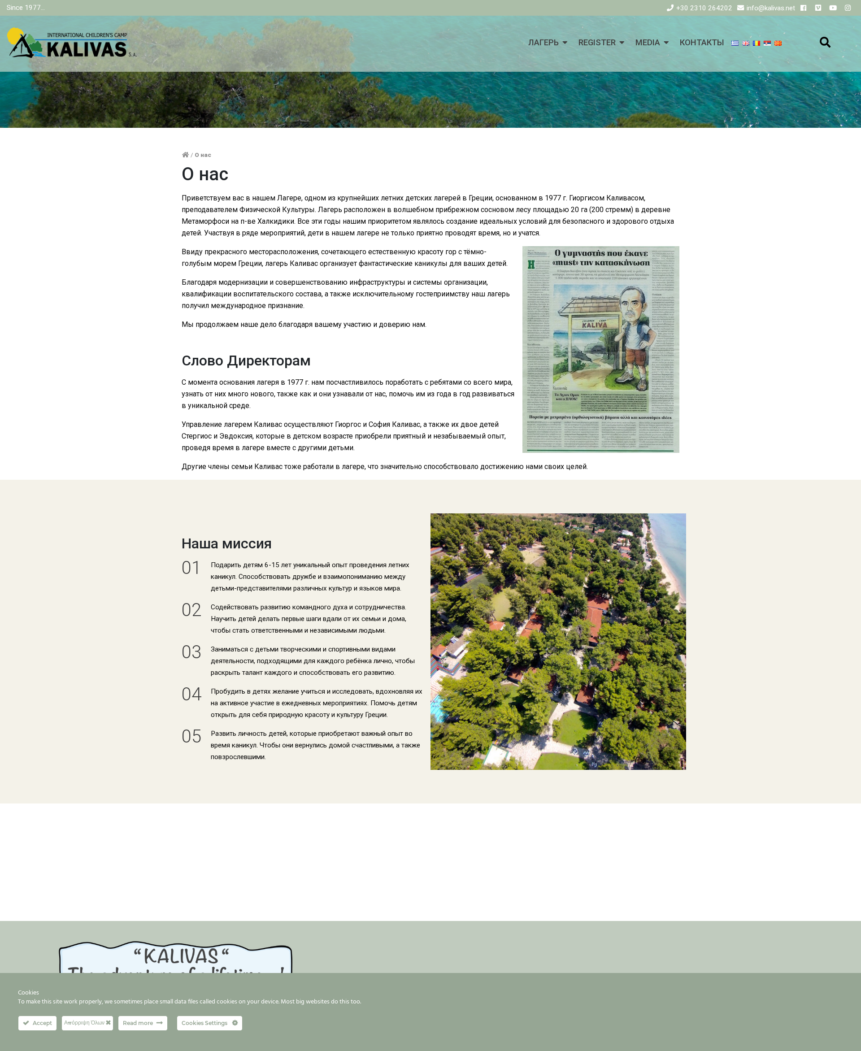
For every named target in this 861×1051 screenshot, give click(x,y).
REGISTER (597, 42)
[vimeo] (818, 8)
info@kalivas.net (771, 8)
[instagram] (848, 8)
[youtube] (833, 8)
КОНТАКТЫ (702, 42)
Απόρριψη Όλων (85, 1022)
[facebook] (803, 8)
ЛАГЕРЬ (543, 42)
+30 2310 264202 (704, 8)
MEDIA (647, 42)
